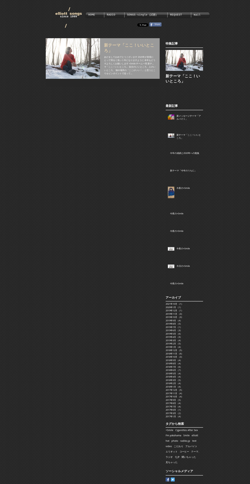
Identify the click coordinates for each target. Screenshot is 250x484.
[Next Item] (197, 60)
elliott (195, 435)
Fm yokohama (173, 435)
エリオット (172, 451)
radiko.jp (185, 440)
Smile (186, 435)
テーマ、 (196, 451)
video (169, 446)
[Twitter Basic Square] (173, 479)
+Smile (169, 430)
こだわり (178, 446)
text (194, 440)
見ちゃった (172, 462)
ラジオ (169, 457)
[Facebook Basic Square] (168, 479)
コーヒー (184, 451)
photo (174, 440)
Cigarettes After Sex (186, 430)
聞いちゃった (189, 457)
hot (167, 440)
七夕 (177, 457)
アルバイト (191, 446)
